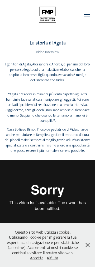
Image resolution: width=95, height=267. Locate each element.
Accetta (36, 258)
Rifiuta (52, 258)
